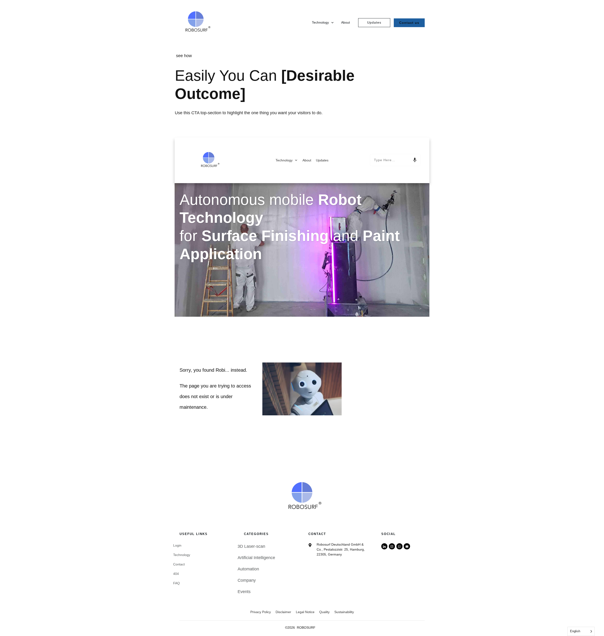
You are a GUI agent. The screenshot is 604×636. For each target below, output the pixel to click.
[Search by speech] (414, 160)
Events (244, 591)
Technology (181, 555)
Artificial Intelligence (256, 557)
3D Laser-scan (251, 546)
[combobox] (395, 160)
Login (177, 545)
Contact (179, 564)
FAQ (176, 583)
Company (247, 580)
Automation (248, 569)
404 (176, 574)
